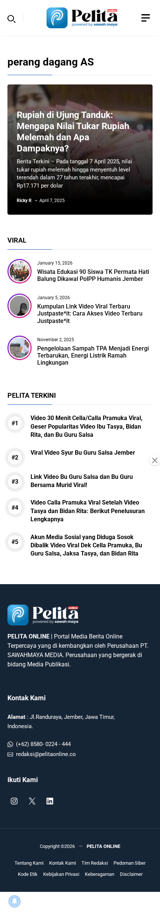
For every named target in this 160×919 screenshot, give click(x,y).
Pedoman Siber (129, 863)
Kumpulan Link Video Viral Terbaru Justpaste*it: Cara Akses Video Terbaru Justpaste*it (90, 313)
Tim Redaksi (94, 863)
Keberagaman (99, 874)
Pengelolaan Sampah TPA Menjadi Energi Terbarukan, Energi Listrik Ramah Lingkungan (93, 355)
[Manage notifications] (14, 901)
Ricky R (24, 200)
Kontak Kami (26, 698)
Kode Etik (28, 874)
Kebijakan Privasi (61, 874)
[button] (11, 18)
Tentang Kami (29, 863)
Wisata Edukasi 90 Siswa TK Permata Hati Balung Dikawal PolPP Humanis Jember (93, 275)
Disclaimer (131, 874)
